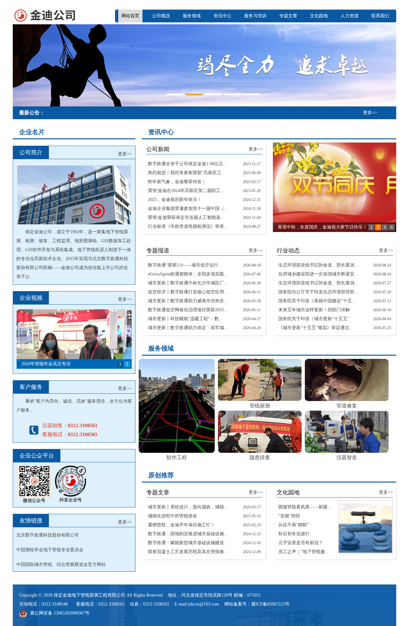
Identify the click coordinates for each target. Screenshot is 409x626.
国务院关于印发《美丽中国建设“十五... (317, 300)
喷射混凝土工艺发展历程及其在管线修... (188, 551)
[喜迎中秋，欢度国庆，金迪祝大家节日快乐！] (334, 187)
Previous (19, 65)
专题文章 (288, 15)
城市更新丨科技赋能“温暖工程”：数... (185, 318)
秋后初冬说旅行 (294, 533)
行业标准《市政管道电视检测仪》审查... (188, 226)
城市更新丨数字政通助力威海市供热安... (188, 300)
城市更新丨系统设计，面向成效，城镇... (188, 507)
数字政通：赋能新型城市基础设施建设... (188, 542)
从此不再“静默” (293, 524)
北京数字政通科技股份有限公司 (47, 535)
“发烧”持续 (289, 516)
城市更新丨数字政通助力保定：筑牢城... (188, 327)
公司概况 (161, 15)
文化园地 (319, 15)
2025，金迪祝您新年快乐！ (175, 199)
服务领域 (192, 15)
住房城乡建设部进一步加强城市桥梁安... (318, 274)
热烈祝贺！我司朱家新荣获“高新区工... (186, 172)
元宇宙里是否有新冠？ (300, 542)
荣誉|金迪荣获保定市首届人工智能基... (186, 217)
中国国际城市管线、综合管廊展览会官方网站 (61, 564)
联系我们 (380, 15)
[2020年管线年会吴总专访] (74, 339)
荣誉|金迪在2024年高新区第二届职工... (186, 190)
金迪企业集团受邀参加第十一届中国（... (188, 208)
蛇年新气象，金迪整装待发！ (177, 181)
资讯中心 (222, 15)
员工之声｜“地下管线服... (303, 551)
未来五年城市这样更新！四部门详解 (314, 309)
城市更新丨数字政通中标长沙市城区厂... (188, 283)
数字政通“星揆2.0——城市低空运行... (185, 265)
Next (389, 65)
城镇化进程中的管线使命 (172, 516)
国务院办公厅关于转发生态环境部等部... (318, 292)
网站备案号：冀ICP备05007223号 (256, 604)
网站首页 (130, 15)
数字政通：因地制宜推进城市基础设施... (188, 533)
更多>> (370, 112)
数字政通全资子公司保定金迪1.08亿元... (187, 163)
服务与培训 (255, 15)
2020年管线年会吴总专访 (46, 363)
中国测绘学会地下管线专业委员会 (49, 549)
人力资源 (350, 15)
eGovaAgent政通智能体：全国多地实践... (188, 274)
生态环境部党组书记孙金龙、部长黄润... (318, 265)
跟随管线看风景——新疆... (304, 507)
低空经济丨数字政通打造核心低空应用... (188, 292)
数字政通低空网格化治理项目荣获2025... (188, 309)
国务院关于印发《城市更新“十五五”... (315, 318)
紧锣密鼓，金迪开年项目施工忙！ (181, 524)
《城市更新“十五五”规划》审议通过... (315, 327)
